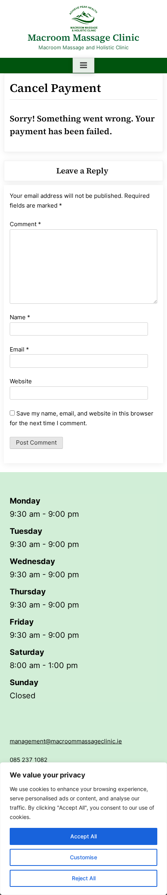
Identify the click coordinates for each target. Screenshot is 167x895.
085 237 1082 (28, 759)
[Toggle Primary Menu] (83, 65)
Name (20, 317)
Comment (25, 224)
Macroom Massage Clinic (83, 37)
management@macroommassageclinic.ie (66, 741)
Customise (83, 857)
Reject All (84, 878)
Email (19, 349)
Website (21, 381)
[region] (83, 828)
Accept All (83, 836)
